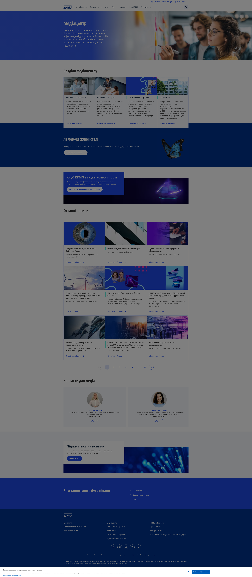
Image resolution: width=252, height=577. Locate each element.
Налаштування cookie (183, 571)
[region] (126, 572)
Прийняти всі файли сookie (201, 571)
